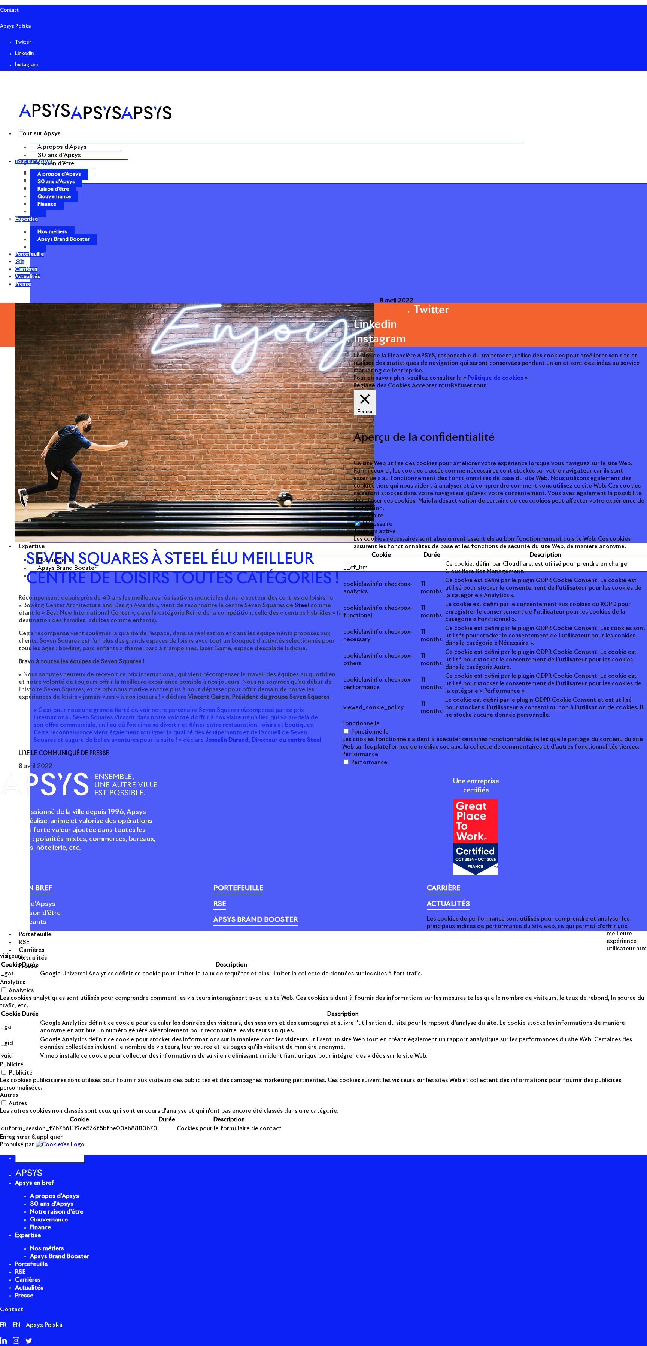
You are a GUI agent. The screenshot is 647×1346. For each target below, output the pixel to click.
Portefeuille (31, 1264)
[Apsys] (95, 117)
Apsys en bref (34, 1183)
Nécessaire (377, 524)
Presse (476, 941)
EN (16, 1325)
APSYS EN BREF (26, 888)
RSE (20, 1272)
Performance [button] (360, 754)
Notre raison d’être (30, 913)
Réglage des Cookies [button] (381, 385)
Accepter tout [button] (431, 385)
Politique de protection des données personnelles (393, 941)
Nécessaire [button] (368, 516)
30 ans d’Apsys (59, 155)
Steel (302, 605)
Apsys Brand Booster (67, 568)
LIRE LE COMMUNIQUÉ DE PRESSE (64, 753)
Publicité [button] (12, 1064)
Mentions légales (236, 941)
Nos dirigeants (23, 922)
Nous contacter (509, 941)
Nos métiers (54, 560)
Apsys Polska (15, 26)
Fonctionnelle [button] (361, 723)
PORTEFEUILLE (238, 888)
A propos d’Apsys (61, 147)
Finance (46, 204)
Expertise (28, 1235)
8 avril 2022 (396, 301)
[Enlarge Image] (194, 540)
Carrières (28, 1280)
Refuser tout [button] (468, 385)
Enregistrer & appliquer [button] (31, 1137)
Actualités (29, 1288)
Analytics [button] (12, 982)
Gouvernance (54, 196)
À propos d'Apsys (27, 904)
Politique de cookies (292, 941)
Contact (9, 10)
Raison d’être (55, 163)
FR (3, 1325)
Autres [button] (9, 1095)
